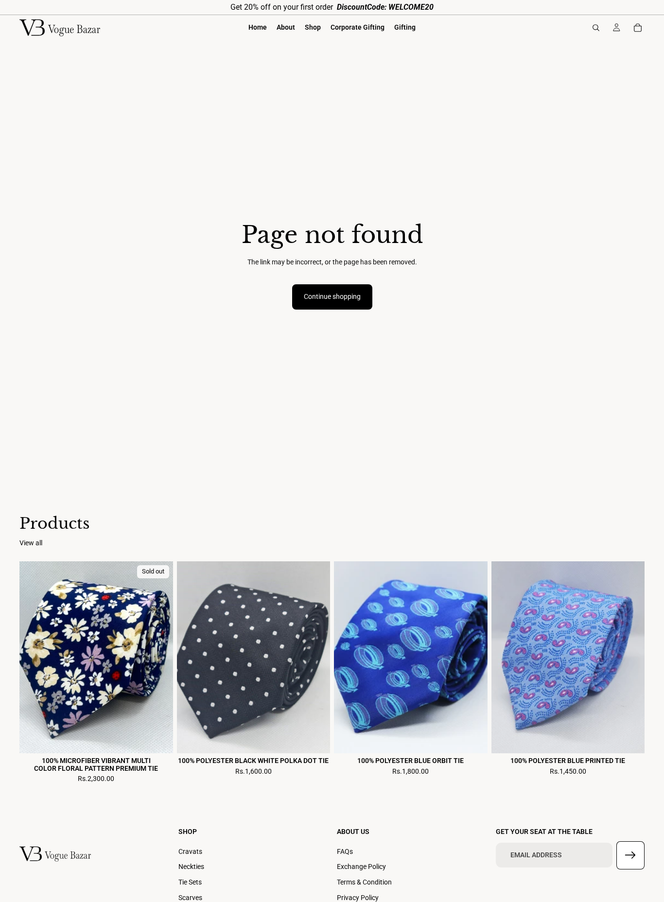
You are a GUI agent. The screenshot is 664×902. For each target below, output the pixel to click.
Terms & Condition (364, 882)
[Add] (315, 738)
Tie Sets (190, 882)
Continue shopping (332, 296)
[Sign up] (630, 855)
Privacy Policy (358, 897)
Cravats (190, 851)
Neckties (191, 866)
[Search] (596, 27)
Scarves (190, 897)
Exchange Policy (361, 866)
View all (30, 543)
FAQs (345, 851)
